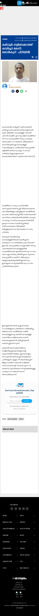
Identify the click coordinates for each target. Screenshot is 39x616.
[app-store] (21, 594)
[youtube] (23, 508)
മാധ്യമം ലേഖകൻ (15, 87)
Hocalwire (19, 608)
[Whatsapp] (21, 91)
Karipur (21, 419)
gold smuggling (12, 419)
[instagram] (20, 508)
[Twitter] (17, 91)
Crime (4, 39)
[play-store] (17, 594)
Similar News (8, 429)
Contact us (19, 585)
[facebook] (13, 91)
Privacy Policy (19, 587)
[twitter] (16, 508)
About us (19, 582)
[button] (3, 3)
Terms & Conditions (19, 409)
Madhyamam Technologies (19, 605)
